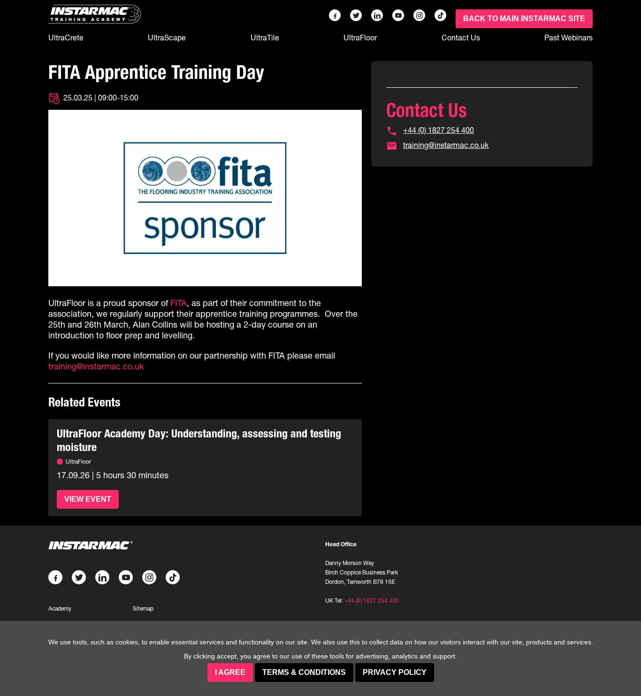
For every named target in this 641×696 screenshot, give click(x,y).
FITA (178, 303)
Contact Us (461, 37)
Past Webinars (568, 37)
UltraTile (265, 37)
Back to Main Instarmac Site (524, 19)
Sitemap (143, 608)
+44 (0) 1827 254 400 (438, 130)
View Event (87, 499)
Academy (59, 608)
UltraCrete (66, 37)
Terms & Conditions (304, 672)
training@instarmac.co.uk (96, 366)
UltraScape (167, 37)
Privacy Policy (395, 672)
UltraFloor (360, 37)
